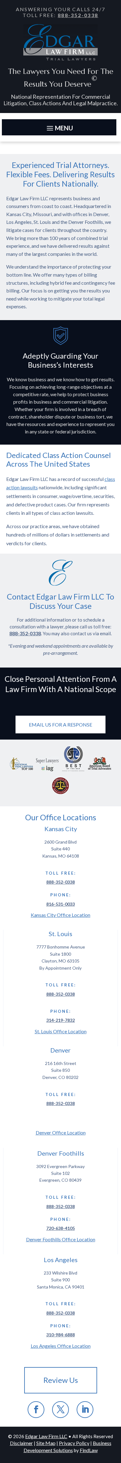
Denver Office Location (61, 1132)
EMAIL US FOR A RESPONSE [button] (60, 724)
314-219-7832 (60, 1020)
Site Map (46, 1443)
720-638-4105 (60, 1228)
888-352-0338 (78, 15)
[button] (59, 128)
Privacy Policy (74, 1443)
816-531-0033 (60, 904)
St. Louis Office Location (61, 1031)
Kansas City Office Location (60, 915)
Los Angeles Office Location (61, 1346)
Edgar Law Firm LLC (46, 1436)
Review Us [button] (60, 1379)
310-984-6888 (60, 1334)
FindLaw (89, 1450)
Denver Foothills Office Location (60, 1239)
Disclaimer (21, 1443)
